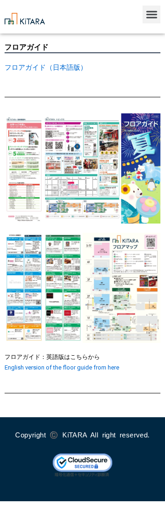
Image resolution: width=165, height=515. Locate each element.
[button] (151, 14)
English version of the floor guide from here (62, 367)
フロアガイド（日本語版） (46, 67)
